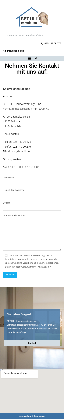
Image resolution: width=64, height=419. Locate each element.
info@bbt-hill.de (20, 151)
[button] (29, 58)
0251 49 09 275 (22, 141)
